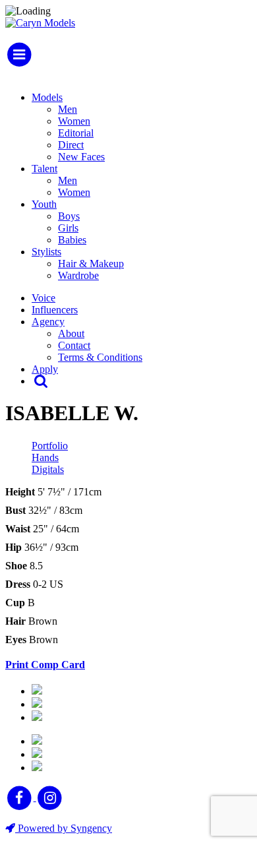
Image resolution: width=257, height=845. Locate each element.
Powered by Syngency (63, 828)
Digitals (48, 469)
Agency (48, 321)
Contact (74, 345)
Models (47, 97)
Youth (44, 204)
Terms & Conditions (100, 357)
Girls (68, 228)
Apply (45, 369)
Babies (72, 239)
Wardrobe (78, 275)
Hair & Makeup (91, 263)
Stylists (46, 251)
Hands (45, 457)
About (71, 333)
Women (74, 121)
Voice (43, 297)
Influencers (55, 309)
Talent (44, 168)
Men (67, 109)
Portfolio (50, 445)
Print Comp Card (45, 664)
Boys (69, 216)
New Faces (81, 156)
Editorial (76, 133)
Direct (71, 144)
